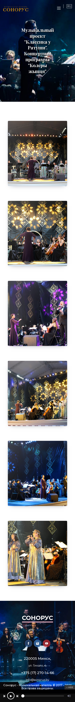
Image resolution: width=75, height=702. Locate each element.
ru (69, 6)
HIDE (70, 687)
